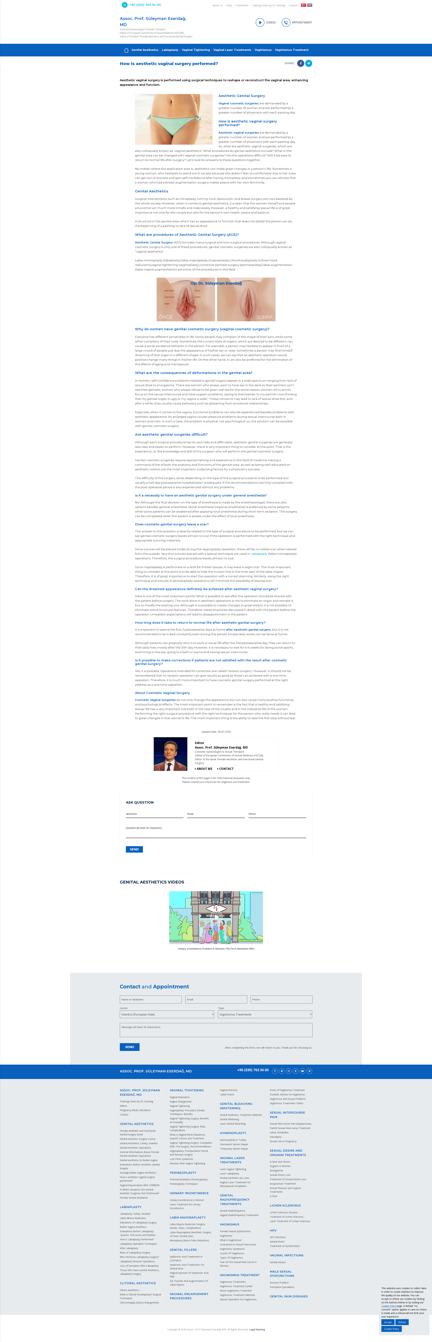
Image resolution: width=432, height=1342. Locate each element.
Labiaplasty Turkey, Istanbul (135, 1213)
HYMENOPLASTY (233, 1133)
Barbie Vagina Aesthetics (133, 1226)
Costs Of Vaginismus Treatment (287, 1090)
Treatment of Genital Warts (285, 1246)
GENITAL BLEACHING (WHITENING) (236, 1106)
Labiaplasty (170, 50)
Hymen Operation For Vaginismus (238, 1299)
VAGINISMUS (229, 1224)
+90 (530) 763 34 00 (145, 4)
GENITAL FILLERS (183, 1249)
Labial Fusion (227, 1094)
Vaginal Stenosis (229, 1090)
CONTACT (226, 769)
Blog (229, 5)
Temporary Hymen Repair (234, 1148)
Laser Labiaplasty (229, 1173)
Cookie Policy (388, 1306)
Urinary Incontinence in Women (187, 1200)
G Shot (273, 1196)
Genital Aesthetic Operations (135, 1147)
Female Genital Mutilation (134, 1197)
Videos (123, 1105)
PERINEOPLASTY (183, 1172)
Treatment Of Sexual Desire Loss (288, 1179)
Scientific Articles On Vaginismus (287, 1094)
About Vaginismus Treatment (236, 1290)
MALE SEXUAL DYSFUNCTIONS (282, 1274)
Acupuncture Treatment (283, 1183)
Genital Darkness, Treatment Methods (241, 1114)
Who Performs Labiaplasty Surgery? (139, 1257)
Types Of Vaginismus (231, 1257)
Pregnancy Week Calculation (135, 1110)
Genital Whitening (229, 1119)
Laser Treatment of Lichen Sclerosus (290, 1221)
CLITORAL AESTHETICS (138, 1283)
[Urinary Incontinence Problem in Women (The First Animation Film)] (216, 917)
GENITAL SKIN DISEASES (289, 1296)
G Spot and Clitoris (280, 1161)
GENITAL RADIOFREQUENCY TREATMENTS (235, 1200)
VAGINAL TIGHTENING (187, 1090)
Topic (221, 1008)
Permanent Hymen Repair (234, 1144)
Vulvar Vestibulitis (279, 1132)
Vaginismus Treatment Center (236, 1286)
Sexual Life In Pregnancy (283, 1141)
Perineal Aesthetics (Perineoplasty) (189, 1179)
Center (124, 1008)
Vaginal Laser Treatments (232, 50)
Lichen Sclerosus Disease (284, 1212)
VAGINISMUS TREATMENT (240, 1275)
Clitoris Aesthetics (129, 1290)
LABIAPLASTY (130, 1207)
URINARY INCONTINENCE (189, 1193)
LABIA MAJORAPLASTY (188, 1217)
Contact (293, 5)
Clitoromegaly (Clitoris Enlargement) (139, 1302)
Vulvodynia (275, 1136)
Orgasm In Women (280, 1166)
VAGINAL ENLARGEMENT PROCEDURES (189, 1296)
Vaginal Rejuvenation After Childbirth (139, 1185)
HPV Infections (278, 1237)
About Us (218, 5)
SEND (134, 849)
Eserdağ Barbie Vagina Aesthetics (138, 1172)
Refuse (402, 1322)
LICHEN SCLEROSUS (285, 1205)
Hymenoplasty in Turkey (233, 1139)
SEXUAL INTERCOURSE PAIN (287, 1115)
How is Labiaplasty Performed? (137, 1239)
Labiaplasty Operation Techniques (138, 1243)
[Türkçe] (303, 5)
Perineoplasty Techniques (184, 1183)
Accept (388, 1322)
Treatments (241, 5)
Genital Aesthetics (144, 50)
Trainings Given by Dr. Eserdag (268, 5)
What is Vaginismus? (231, 1240)
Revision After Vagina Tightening (187, 1163)
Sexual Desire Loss (280, 1174)
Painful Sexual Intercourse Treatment (290, 1128)
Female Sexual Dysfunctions (235, 1231)
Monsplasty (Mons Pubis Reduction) (189, 1240)
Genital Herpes (278, 1262)
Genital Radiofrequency (232, 1210)
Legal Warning (257, 1329)
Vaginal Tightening (196, 50)
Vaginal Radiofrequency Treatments (239, 1215)
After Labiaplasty (129, 1248)
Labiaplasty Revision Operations (137, 1261)
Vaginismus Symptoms (232, 1248)
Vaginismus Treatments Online (286, 1103)
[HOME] (126, 50)
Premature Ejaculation (282, 1287)
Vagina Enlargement (181, 1101)
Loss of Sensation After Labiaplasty (139, 1265)
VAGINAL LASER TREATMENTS (232, 1160)
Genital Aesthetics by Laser (234, 1177)
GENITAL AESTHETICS (137, 1124)
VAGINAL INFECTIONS (286, 1255)
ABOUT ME (204, 769)
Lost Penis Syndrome (181, 1159)
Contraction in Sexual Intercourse (238, 1244)
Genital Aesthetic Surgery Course (138, 1138)
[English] (309, 5)
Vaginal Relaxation (180, 1097)
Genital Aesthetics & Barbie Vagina (139, 1160)
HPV (273, 1230)
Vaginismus (263, 50)
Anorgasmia (276, 1170)
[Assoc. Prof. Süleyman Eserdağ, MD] (172, 754)
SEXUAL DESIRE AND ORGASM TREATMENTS (288, 1153)
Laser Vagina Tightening (233, 1169)
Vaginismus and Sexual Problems (288, 1098)
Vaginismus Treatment (291, 50)
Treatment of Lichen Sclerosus (286, 1216)
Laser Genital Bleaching (233, 1123)
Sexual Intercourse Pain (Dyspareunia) (290, 1123)
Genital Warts (277, 1241)
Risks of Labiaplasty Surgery (135, 1252)
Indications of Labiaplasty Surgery (138, 1222)
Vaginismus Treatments (233, 1281)
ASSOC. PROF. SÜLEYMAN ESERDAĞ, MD (156, 1071)
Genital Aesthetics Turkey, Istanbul (138, 1143)
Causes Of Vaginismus (232, 1253)
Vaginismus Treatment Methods (237, 1295)
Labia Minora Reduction (133, 1218)
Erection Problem (279, 1282)
